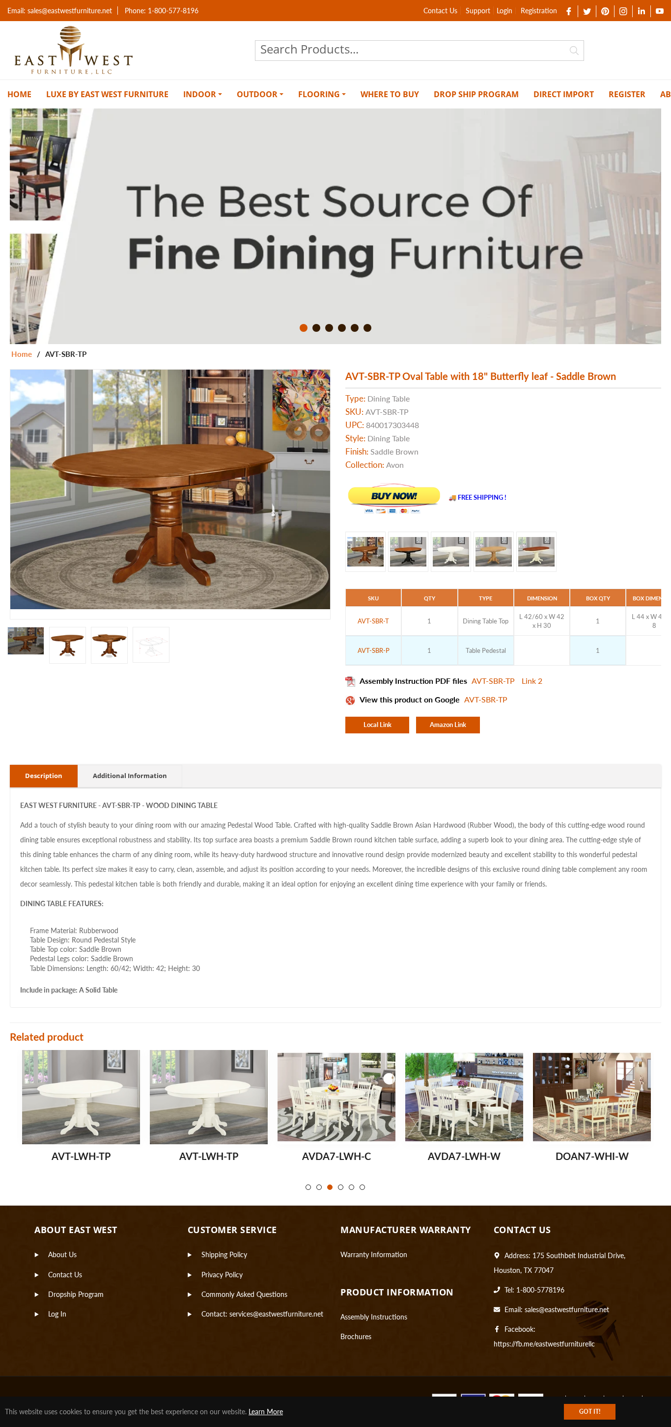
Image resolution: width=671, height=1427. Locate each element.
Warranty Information (373, 1254)
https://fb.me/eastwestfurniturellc (544, 1344)
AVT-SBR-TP (494, 680)
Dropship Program (76, 1294)
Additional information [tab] (130, 775)
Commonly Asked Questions (244, 1294)
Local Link (377, 724)
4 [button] (342, 328)
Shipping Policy (224, 1254)
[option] (335, 226)
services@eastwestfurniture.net (276, 1314)
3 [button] (329, 328)
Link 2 (532, 680)
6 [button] (367, 328)
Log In (57, 1314)
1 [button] (304, 328)
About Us (62, 1254)
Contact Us (440, 10)
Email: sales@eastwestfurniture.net (59, 10)
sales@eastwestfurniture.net (567, 1309)
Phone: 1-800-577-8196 (161, 10)
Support (478, 10)
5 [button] (355, 328)
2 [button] (316, 328)
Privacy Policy (222, 1274)
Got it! (589, 1411)
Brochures (355, 1336)
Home (21, 354)
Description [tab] (43, 775)
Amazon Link (448, 724)
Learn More (266, 1411)
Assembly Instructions (373, 1317)
